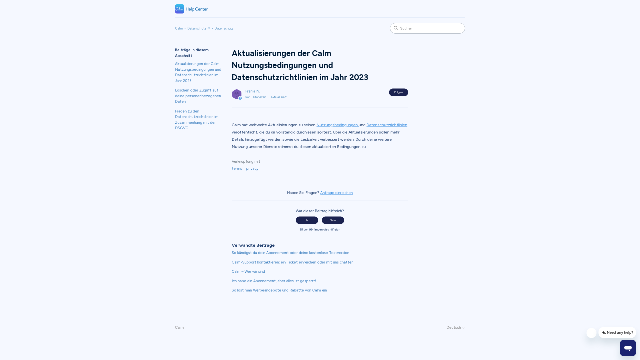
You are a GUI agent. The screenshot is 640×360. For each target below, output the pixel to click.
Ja (307, 220)
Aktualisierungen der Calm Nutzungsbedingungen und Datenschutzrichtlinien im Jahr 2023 (198, 72)
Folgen (398, 92)
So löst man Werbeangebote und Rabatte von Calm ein (279, 290)
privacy (252, 168)
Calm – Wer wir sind (248, 271)
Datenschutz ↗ (199, 28)
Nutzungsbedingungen (337, 124)
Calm (179, 28)
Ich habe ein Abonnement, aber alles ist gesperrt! (274, 281)
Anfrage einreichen (336, 192)
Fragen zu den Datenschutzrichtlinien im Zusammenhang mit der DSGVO (196, 119)
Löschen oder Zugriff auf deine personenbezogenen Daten (198, 96)
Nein (333, 220)
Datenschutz (224, 28)
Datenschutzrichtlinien (386, 124)
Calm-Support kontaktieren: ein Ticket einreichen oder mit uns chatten (293, 262)
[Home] (191, 9)
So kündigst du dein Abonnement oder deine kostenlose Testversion (290, 252)
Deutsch (454, 328)
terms (237, 168)
